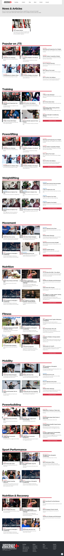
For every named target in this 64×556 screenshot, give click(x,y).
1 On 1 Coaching (25, 549)
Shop (30, 2)
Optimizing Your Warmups (9, 57)
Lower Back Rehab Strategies (29, 236)
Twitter (54, 549)
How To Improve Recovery (49, 63)
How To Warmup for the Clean (50, 228)
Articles (34, 544)
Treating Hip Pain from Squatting (30, 391)
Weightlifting (5, 208)
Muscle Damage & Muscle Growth (50, 509)
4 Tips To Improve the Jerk (49, 189)
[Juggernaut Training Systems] (8, 2)
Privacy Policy (45, 548)
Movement (44, 271)
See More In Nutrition (52, 302)
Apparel (44, 545)
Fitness (4, 252)
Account (47, 2)
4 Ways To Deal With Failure (9, 120)
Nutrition (4, 279)
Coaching (16, 2)
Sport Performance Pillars (48, 462)
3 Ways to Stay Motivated (48, 94)
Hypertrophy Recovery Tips (29, 529)
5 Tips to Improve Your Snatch (49, 202)
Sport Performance (26, 462)
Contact (40, 2)
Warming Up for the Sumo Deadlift (51, 242)
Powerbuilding (5, 417)
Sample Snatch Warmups (48, 235)
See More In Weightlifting (52, 208)
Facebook (54, 548)
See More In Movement (52, 255)
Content (23, 2)
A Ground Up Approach (28, 346)
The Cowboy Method (18, 30)
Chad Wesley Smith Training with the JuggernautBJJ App (51, 108)
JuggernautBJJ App (26, 548)
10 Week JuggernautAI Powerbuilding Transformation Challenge (30, 282)
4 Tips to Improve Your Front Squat (31, 209)
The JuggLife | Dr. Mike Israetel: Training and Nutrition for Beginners (52, 295)
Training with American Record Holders (52, 183)
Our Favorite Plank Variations (9, 345)
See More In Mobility (52, 394)
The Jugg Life (35, 545)
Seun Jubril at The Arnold (48, 70)
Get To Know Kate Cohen (48, 101)
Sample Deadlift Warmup (48, 249)
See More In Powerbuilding (52, 440)
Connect (54, 544)
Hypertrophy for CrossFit (48, 346)
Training (14, 29)
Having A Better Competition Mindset (51, 56)
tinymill (9, 550)
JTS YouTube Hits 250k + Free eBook (51, 272)
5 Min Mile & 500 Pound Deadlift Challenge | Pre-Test (10, 328)
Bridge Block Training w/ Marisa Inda (51, 410)
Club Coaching (25, 550)
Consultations (25, 551)
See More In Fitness (52, 353)
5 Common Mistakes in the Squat (30, 75)
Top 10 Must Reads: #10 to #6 (49, 328)
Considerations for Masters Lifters (10, 75)
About (35, 2)
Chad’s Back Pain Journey (9, 236)
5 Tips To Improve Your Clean (49, 196)
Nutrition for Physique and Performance (52, 280)
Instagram (55, 545)
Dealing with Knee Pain (28, 374)
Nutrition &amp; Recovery (47, 62)
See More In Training (52, 120)
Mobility (44, 234)
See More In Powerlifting (52, 166)
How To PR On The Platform (49, 77)
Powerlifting (5, 56)
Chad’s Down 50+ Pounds (48, 287)
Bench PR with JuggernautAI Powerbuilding (29, 419)
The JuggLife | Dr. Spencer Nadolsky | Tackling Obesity (29, 301)
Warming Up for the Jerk (28, 253)
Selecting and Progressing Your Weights (52, 49)
